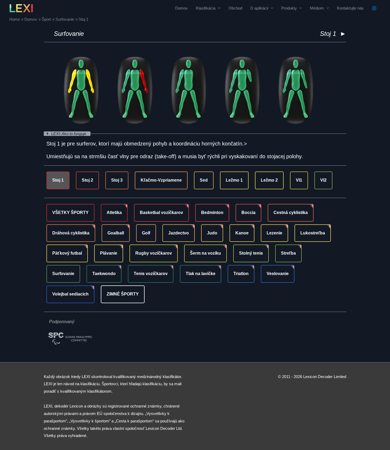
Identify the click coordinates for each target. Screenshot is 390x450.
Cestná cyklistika (291, 212)
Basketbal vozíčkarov (161, 212)
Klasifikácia (205, 8)
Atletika (114, 212)
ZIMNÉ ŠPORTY (123, 294)
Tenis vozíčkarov (151, 273)
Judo (212, 233)
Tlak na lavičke (200, 273)
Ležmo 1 (234, 180)
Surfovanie (69, 33)
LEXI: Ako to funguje (69, 133)
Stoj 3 (117, 180)
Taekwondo (104, 273)
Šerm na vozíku (205, 253)
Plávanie (108, 253)
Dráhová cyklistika (70, 233)
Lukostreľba (312, 233)
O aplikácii (259, 8)
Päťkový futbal (67, 253)
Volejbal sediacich (70, 294)
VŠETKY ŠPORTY (70, 212)
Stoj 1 (58, 180)
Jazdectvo (178, 233)
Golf (146, 233)
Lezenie (274, 233)
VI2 (323, 180)
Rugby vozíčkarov (153, 253)
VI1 (299, 180)
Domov (181, 8)
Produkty (289, 8)
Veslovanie (278, 273)
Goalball (115, 233)
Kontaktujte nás (350, 8)
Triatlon (241, 273)
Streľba (288, 253)
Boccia (248, 212)
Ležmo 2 (269, 180)
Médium (317, 8)
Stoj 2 (87, 180)
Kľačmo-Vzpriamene (161, 180)
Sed (204, 180)
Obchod (235, 8)
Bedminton (212, 212)
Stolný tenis (251, 253)
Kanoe (242, 233)
